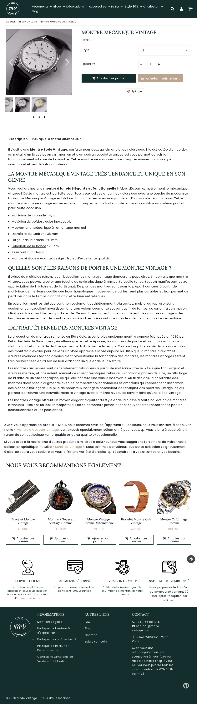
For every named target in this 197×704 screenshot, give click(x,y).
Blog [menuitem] (35, 11)
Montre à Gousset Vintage (38, 429)
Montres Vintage (68, 447)
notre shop (154, 661)
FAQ (87, 622)
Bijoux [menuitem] (57, 6)
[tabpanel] (22, 104)
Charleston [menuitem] (151, 6)
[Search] (172, 9)
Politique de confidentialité (57, 639)
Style (86, 50)
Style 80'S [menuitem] (131, 6)
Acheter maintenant (163, 78)
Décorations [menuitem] (75, 6)
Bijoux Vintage (27, 21)
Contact (91, 635)
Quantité (89, 64)
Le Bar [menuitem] (115, 6)
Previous (10, 61)
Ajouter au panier (25, 539)
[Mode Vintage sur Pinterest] (186, 687)
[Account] (181, 9)
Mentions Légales (49, 622)
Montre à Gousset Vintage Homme (61, 521)
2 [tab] (39, 117)
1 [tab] (34, 117)
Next (67, 61)
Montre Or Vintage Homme (174, 521)
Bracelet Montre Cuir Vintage (136, 521)
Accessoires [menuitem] (97, 6)
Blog (88, 628)
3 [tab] (44, 117)
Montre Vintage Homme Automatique (98, 521)
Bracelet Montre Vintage (23, 521)
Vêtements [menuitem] (40, 6)
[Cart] (190, 9)
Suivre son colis (96, 642)
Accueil (11, 21)
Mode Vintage (27, 698)
